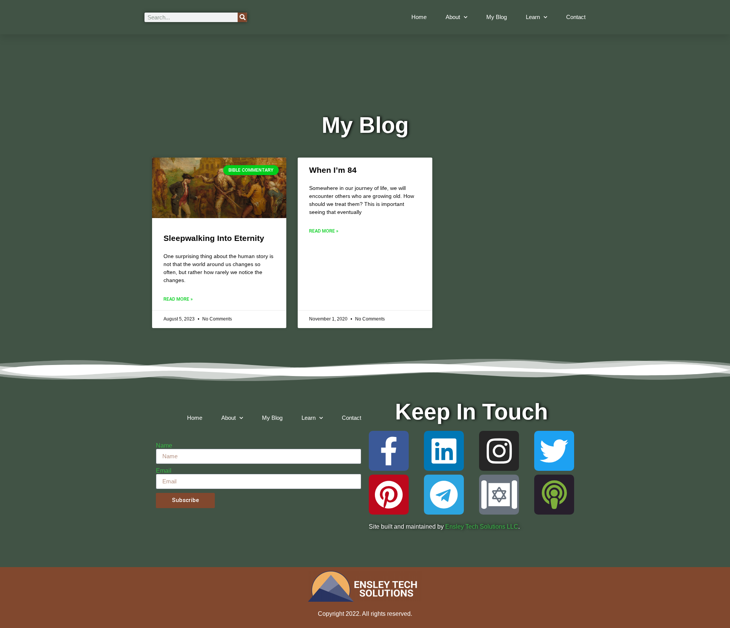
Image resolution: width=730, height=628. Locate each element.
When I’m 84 (333, 170)
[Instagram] (499, 451)
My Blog (496, 17)
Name (164, 446)
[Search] (242, 17)
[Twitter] (554, 451)
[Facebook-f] (389, 451)
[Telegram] (444, 495)
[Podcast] (554, 495)
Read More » (178, 299)
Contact (576, 17)
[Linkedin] (444, 451)
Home (419, 17)
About (453, 17)
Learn (533, 17)
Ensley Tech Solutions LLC (481, 526)
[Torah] (499, 495)
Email (163, 471)
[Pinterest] (389, 495)
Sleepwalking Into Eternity (213, 238)
